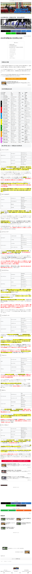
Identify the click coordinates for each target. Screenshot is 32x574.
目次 (15, 42)
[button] (21, 33)
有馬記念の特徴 (12, 44)
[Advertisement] (16, 494)
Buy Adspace (16, 571)
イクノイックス (12, 48)
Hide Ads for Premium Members (26, 571)
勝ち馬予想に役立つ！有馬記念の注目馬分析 (16, 47)
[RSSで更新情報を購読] (23, 510)
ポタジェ (11, 56)
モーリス (10, 339)
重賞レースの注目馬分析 (4, 485)
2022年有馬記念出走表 (13, 45)
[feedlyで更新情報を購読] (8, 510)
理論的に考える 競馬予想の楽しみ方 (5, 571)
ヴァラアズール (12, 52)
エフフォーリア (12, 51)
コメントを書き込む (16, 558)
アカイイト (12, 55)
